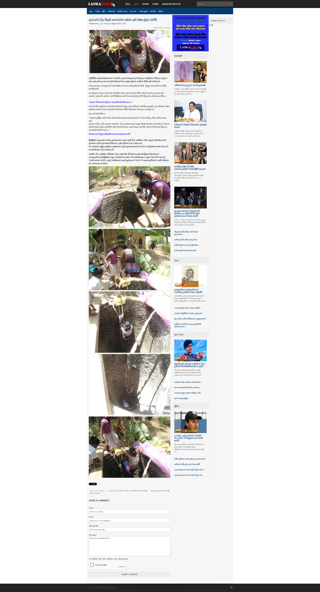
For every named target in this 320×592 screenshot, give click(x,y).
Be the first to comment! (161, 27)
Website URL (94, 526)
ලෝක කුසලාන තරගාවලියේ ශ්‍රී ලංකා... (188, 475)
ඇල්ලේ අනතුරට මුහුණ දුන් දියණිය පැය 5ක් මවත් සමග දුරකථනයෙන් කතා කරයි (187, 213)
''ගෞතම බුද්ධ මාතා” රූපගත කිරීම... (187, 308)
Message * (93, 535)
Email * (91, 517)
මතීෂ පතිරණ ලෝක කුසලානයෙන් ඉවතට (190, 458)
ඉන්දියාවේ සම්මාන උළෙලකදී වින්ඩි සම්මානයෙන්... (187, 325)
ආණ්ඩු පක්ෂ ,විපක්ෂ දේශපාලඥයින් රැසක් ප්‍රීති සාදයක (190, 168)
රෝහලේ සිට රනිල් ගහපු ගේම (185, 239)
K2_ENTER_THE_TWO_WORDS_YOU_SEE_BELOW (108, 559)
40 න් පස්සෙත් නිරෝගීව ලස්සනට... (187, 387)
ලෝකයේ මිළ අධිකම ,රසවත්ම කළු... (188, 382)
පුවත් (101, 23)
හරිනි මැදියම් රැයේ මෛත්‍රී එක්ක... (187, 245)
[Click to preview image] (129, 51)
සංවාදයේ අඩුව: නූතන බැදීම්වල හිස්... (188, 392)
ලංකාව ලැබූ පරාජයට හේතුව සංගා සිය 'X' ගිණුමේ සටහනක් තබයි (188, 438)
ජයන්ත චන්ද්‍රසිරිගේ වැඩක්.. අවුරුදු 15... (188, 313)
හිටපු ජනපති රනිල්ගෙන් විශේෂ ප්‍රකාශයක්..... (186, 232)
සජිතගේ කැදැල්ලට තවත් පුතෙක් (189, 85)
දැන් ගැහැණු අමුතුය (181, 398)
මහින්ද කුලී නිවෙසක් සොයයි (185, 250)
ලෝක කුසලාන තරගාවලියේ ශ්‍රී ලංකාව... (189, 469)
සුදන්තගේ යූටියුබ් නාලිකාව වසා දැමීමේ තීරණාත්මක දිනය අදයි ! (189, 365)
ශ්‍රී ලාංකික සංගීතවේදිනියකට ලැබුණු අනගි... (190, 318)
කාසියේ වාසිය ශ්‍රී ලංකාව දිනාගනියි (187, 464)
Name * (91, 508)
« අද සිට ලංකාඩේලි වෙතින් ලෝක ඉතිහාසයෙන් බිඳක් (128, 490)
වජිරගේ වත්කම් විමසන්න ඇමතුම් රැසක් (190, 126)
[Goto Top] (231, 587)
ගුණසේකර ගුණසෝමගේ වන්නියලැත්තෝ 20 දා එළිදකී (188, 291)
